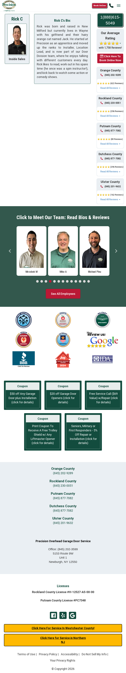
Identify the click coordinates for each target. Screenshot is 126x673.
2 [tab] (41, 281)
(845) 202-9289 (113, 75)
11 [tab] (80, 281)
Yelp (63, 615)
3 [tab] (46, 281)
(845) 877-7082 (113, 130)
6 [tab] (58, 281)
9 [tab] (71, 281)
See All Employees (63, 293)
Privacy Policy (48, 654)
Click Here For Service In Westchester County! (63, 628)
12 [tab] (84, 281)
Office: (63, 549)
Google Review (72, 615)
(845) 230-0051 (113, 103)
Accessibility (69, 654)
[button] (110, 85)
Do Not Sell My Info (94, 654)
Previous (10, 251)
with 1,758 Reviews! (110, 47)
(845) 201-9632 (113, 186)
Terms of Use (26, 654)
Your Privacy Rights (62, 660)
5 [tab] (54, 281)
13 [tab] (88, 281)
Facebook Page (53, 615)
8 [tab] (67, 281)
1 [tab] (37, 281)
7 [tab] (63, 281)
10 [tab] (75, 281)
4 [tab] (50, 281)
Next (116, 251)
